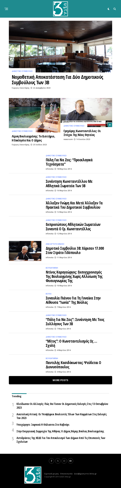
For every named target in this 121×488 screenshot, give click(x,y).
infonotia (49, 169)
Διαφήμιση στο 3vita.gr (85, 473)
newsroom (68, 139)
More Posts (60, 380)
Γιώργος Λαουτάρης (21, 88)
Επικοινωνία (66, 473)
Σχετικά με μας (51, 473)
